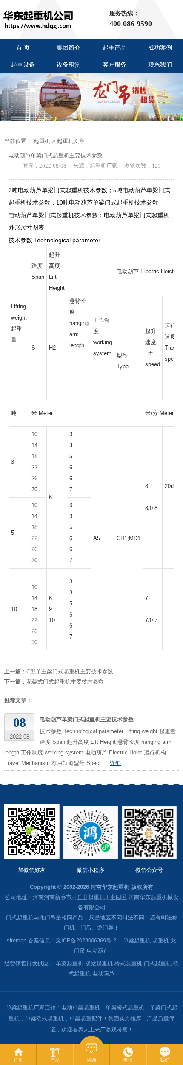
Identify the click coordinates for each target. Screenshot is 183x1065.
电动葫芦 (98, 950)
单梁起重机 (137, 940)
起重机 (42, 141)
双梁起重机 (99, 963)
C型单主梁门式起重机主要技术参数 (69, 671)
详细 (115, 763)
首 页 (23, 48)
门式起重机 (158, 963)
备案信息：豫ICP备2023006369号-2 (72, 940)
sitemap (16, 940)
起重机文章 (71, 141)
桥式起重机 (128, 963)
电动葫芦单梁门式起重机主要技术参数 (87, 719)
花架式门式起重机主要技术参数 (65, 681)
